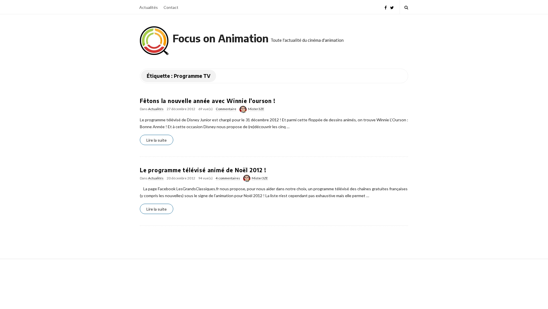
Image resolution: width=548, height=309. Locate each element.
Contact (171, 7)
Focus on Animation (221, 38)
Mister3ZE (256, 109)
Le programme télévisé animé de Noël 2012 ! (203, 170)
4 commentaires (228, 178)
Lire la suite (156, 140)
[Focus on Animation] (154, 40)
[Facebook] (385, 7)
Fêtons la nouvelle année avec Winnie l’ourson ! (207, 100)
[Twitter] (392, 7)
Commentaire (226, 109)
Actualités (148, 7)
